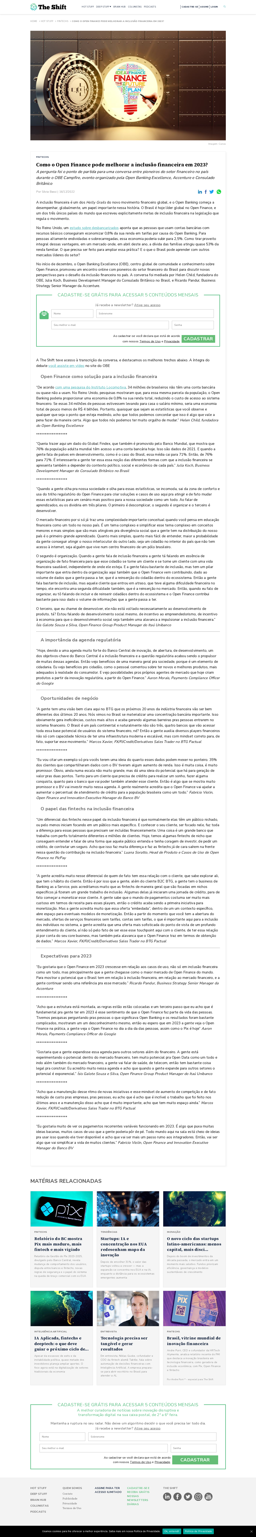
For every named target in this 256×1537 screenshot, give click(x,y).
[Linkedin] (200, 192)
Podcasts (38, 1512)
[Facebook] (206, 192)
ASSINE (204, 6)
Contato (68, 1494)
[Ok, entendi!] (251, 1531)
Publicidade (70, 1498)
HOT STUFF (88, 6)
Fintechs (62, 21)
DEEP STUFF (102, 6)
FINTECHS (42, 157)
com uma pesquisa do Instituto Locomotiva (90, 387)
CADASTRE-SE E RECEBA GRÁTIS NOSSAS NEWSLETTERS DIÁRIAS (138, 1496)
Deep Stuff (38, 1494)
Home (33, 21)
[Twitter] (212, 192)
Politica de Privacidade (198, 1531)
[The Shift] (48, 7)
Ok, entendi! (171, 1531)
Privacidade (172, 341)
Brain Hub (38, 1500)
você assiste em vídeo (66, 365)
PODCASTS (150, 6)
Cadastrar (198, 339)
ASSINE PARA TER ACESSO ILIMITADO (108, 1490)
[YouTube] (208, 1500)
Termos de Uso (150, 341)
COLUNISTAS (135, 6)
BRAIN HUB (119, 6)
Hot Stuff (47, 21)
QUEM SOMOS (72, 1488)
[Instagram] (198, 1500)
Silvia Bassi (49, 192)
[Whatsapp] (219, 192)
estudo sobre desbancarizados (94, 227)
